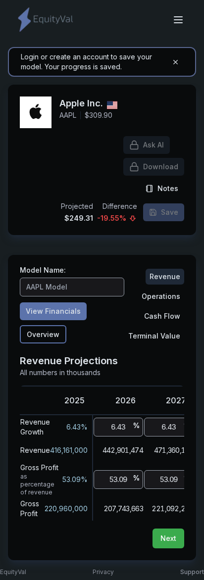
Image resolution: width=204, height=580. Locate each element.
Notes (167, 188)
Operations (161, 296)
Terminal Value (154, 336)
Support (192, 572)
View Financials (53, 311)
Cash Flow (162, 316)
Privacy (103, 572)
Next (168, 538)
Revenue (165, 276)
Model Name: (43, 270)
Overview (43, 334)
